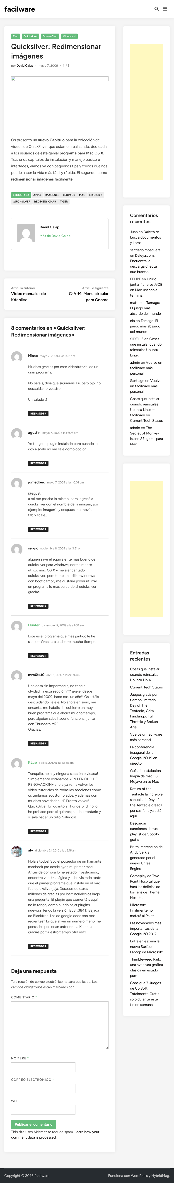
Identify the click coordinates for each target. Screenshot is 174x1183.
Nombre (20, 1058)
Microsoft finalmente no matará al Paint (142, 910)
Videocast (69, 36)
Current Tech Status (146, 420)
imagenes (52, 195)
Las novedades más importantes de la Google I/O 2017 (145, 928)
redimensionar (45, 201)
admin (135, 362)
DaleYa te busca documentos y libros (145, 237)
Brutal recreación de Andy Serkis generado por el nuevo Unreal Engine (146, 858)
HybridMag (160, 1175)
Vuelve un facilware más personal (146, 368)
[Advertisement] (146, 112)
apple (37, 195)
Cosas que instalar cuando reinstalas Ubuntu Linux (144, 674)
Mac (15, 36)
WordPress (139, 1175)
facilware (19, 9)
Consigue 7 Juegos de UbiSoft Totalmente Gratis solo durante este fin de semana (145, 994)
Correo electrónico (32, 1080)
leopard (69, 195)
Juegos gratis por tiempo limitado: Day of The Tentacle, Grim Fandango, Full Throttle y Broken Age (144, 710)
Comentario (24, 997)
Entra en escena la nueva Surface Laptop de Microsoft (146, 946)
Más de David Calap (55, 236)
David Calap (25, 66)
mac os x (95, 195)
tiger (64, 201)
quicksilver (21, 201)
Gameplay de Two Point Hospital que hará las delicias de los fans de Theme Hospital (145, 887)
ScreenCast (50, 36)
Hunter (34, 625)
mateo (135, 302)
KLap (32, 762)
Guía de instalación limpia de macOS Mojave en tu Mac (145, 776)
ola (132, 321)
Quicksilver (31, 36)
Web (15, 1101)
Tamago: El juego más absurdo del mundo (145, 308)
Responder (38, 413)
